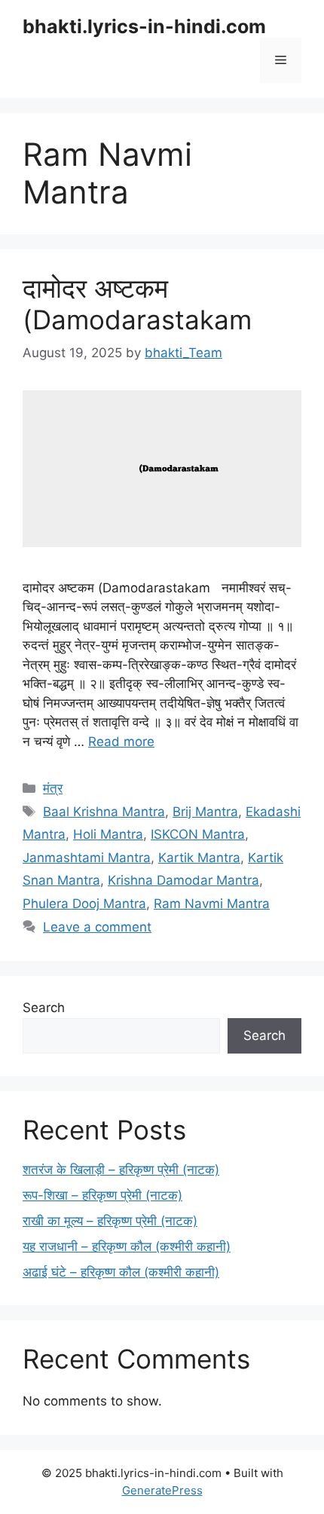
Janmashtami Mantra (87, 857)
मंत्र (53, 788)
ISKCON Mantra (198, 834)
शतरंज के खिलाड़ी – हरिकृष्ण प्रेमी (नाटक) (121, 1169)
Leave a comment (97, 926)
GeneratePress (162, 1490)
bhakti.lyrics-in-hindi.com (144, 26)
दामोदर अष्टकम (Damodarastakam (137, 303)
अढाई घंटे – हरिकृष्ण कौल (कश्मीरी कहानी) (121, 1272)
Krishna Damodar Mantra (183, 880)
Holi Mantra (108, 834)
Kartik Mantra (199, 857)
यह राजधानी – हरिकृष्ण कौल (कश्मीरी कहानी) (127, 1246)
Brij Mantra (205, 811)
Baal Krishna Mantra (104, 811)
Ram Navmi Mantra (212, 903)
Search (44, 1007)
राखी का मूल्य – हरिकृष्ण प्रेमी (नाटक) (110, 1220)
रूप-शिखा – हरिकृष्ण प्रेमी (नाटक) (102, 1195)
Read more (121, 741)
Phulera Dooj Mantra (84, 903)
